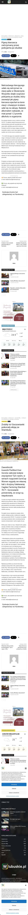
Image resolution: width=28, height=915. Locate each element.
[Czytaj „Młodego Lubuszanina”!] (5, 282)
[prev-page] (2, 295)
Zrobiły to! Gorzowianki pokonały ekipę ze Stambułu (7, 244)
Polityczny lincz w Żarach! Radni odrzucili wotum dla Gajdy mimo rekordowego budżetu (17, 365)
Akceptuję (14, 901)
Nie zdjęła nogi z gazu (15, 819)
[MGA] (2, 52)
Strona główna (4, 36)
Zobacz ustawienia (14, 909)
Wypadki (9, 39)
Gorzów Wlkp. (4, 277)
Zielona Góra (4, 291)
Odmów (14, 905)
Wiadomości (11, 36)
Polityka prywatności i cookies (12, 913)
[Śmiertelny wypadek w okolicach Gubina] (5, 813)
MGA (6, 51)
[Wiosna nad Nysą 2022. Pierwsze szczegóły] (5, 828)
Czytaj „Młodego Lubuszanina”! (17, 280)
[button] (26, 885)
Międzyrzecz (17, 36)
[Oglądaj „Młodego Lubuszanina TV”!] (5, 275)
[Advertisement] (14, 19)
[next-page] (5, 295)
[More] (18, 55)
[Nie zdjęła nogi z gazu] (5, 821)
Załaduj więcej (13, 389)
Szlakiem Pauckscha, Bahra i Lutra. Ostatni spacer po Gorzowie (21, 244)
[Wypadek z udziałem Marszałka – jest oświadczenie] (5, 290)
